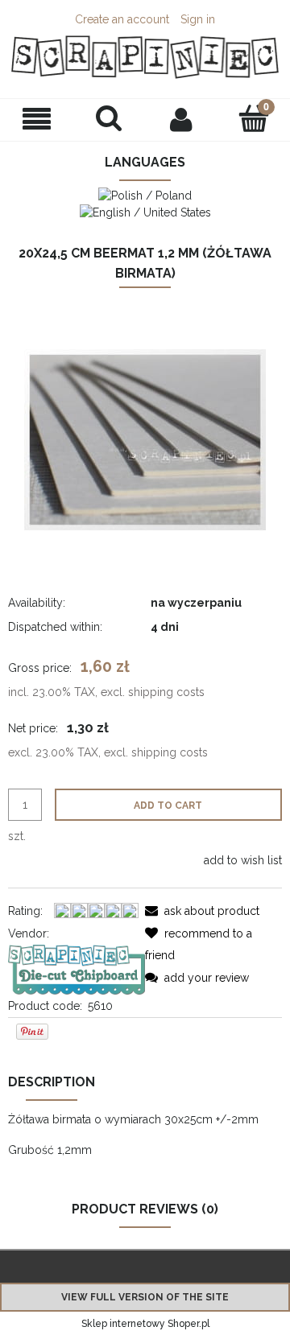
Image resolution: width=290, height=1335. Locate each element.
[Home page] (145, 57)
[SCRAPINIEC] (76, 968)
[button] (36, 119)
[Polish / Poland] (145, 193)
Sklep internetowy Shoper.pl (145, 1323)
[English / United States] (145, 211)
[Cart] (254, 118)
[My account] (181, 119)
